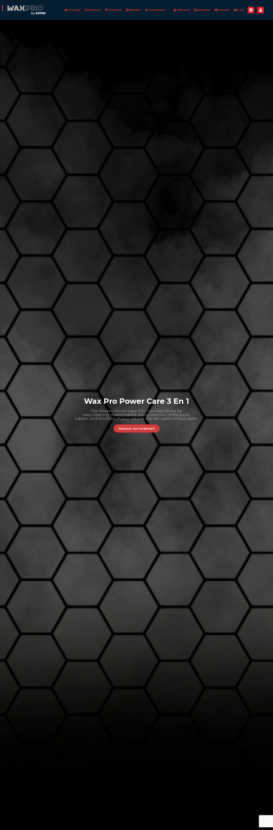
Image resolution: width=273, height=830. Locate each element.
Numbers (204, 10)
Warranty (183, 10)
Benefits (135, 10)
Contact (224, 10)
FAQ (240, 10)
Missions (94, 10)
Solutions (115, 10)
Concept (74, 10)
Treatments (156, 10)
